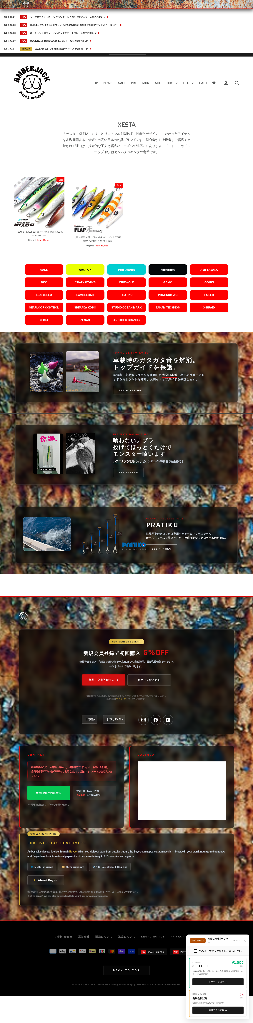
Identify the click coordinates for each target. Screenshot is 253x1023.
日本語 (90, 719)
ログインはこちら (149, 680)
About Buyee (47, 880)
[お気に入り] (214, 83)
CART (203, 83)
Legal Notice (153, 936)
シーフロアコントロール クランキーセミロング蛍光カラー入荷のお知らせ (69, 17)
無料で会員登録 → (218, 1010)
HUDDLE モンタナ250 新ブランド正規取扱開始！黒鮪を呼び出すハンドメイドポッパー (76, 25)
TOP (95, 83)
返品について (127, 936)
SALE (121, 83)
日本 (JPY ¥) (114, 719)
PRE (134, 83)
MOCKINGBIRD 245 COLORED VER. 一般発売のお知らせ (61, 40)
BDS (170, 83)
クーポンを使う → (218, 981)
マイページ (121, 698)
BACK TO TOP (126, 970)
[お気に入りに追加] (19, 183)
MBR (145, 83)
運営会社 (84, 936)
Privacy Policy (184, 936)
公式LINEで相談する (48, 793)
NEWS (107, 83)
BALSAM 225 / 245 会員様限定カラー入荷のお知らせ (63, 48)
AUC (158, 83)
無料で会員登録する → (103, 679)
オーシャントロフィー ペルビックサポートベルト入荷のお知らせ (65, 33)
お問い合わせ (64, 936)
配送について (104, 936)
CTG (186, 83)
